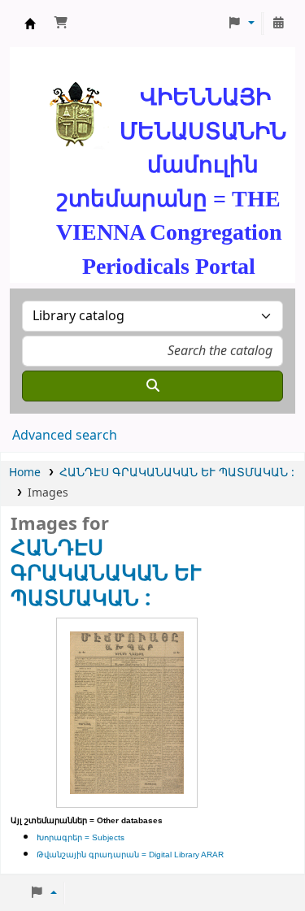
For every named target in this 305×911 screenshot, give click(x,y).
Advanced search (64, 435)
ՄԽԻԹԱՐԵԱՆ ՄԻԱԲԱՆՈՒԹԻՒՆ (30, 23)
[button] (61, 23)
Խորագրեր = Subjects (80, 837)
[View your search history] (278, 23)
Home (25, 472)
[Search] (152, 386)
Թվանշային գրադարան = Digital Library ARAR (130, 854)
